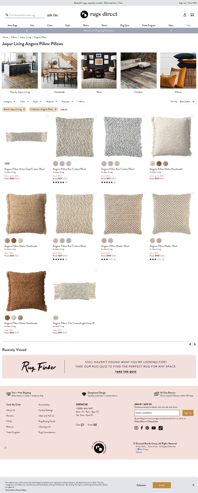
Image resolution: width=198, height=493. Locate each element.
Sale (188, 25)
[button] (192, 14)
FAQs (9, 421)
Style (67, 25)
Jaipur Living (25, 37)
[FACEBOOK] (142, 428)
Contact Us (82, 404)
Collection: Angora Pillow (41, 109)
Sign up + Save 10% (188, 3)
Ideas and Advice (46, 415)
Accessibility (44, 404)
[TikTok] (160, 428)
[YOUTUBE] (154, 428)
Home (5, 37)
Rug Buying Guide (47, 421)
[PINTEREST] (147, 428)
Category (7, 101)
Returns (10, 426)
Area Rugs (12, 25)
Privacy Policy (140, 421)
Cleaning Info (45, 426)
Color (22, 101)
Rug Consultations (47, 432)
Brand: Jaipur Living (13, 109)
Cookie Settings (46, 410)
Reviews (10, 415)
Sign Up (188, 413)
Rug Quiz (124, 25)
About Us (10, 410)
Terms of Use (153, 421)
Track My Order (13, 404)
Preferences (141, 485)
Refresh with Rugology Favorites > (68, 30)
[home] (99, 17)
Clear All (63, 109)
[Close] (193, 485)
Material (49, 101)
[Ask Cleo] (53, 14)
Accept (162, 485)
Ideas (171, 25)
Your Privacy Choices (142, 450)
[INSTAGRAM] (136, 428)
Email (90, 424)
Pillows (14, 37)
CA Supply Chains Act (167, 446)
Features (65, 101)
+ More (81, 101)
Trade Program (149, 25)
